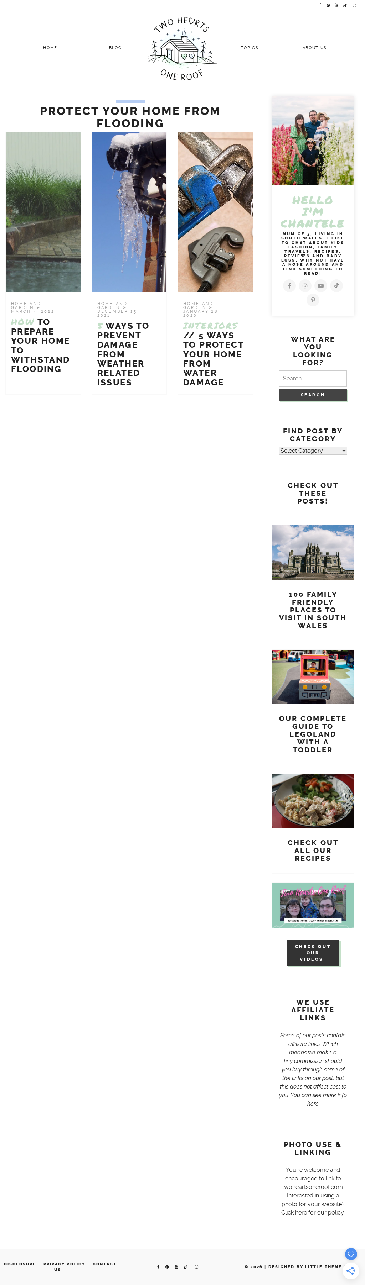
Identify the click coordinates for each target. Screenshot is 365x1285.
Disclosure (20, 1264)
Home (50, 48)
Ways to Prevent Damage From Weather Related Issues (123, 354)
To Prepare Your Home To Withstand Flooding (40, 345)
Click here (294, 1212)
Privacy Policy (64, 1264)
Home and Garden (26, 305)
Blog (115, 48)
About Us (315, 48)
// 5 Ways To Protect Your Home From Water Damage (213, 354)
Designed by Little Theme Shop (313, 1267)
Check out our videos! (313, 953)
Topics (250, 48)
